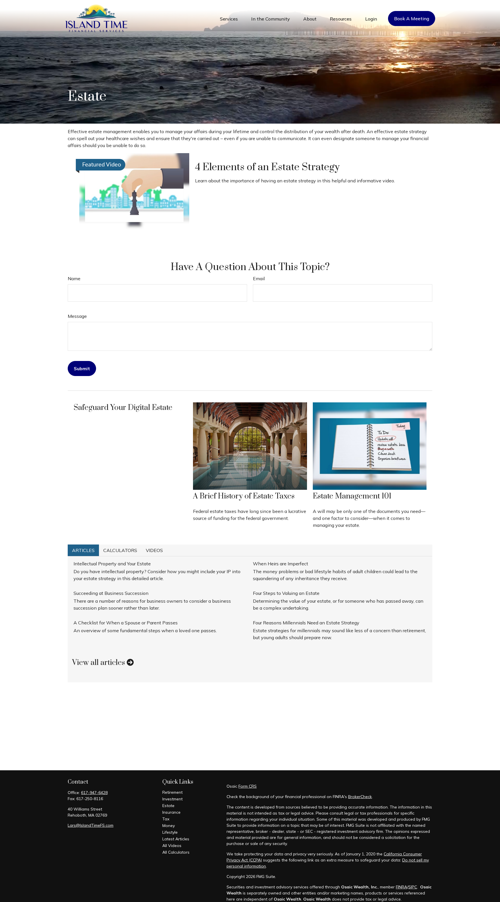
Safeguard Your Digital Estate (122, 407)
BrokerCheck (360, 796)
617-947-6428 (94, 792)
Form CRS (247, 786)
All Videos (171, 845)
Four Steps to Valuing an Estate (286, 593)
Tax (165, 819)
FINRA (401, 887)
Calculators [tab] (120, 550)
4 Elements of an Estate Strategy (267, 167)
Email (259, 278)
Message (77, 316)
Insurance (171, 812)
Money (168, 825)
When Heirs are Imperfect (280, 563)
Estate (168, 805)
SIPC (412, 887)
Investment (172, 799)
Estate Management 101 (352, 496)
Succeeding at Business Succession (110, 593)
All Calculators (176, 852)
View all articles (99, 663)
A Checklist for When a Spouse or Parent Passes (125, 623)
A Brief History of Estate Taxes (244, 496)
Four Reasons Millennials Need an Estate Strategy (306, 623)
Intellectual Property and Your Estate (112, 563)
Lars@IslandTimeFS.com (90, 825)
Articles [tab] (83, 550)
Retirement (172, 792)
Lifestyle (170, 832)
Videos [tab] (154, 550)
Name (74, 278)
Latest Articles (175, 839)
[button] (229, 18)
